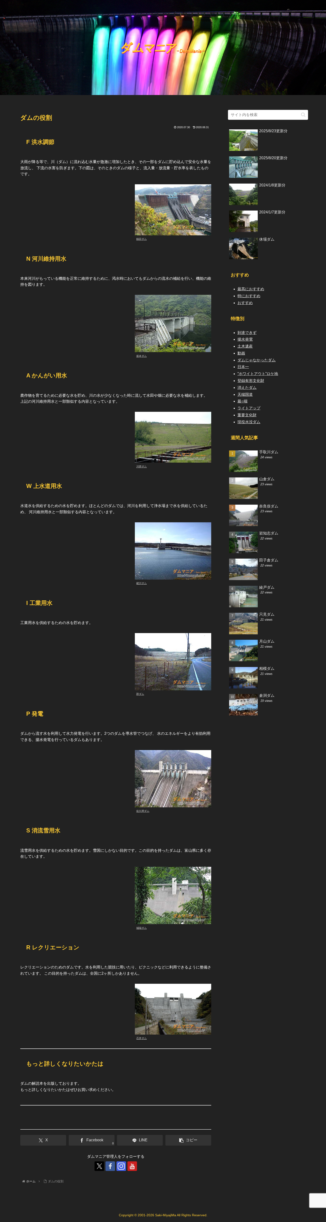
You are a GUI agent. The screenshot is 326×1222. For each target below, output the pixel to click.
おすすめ (245, 303)
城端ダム (141, 927)
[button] (188, 1140)
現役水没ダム (248, 422)
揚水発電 (245, 339)
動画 (241, 353)
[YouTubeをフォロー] (132, 1166)
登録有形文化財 (250, 381)
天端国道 (245, 394)
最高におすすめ (250, 289)
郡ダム (140, 694)
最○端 (242, 401)
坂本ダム (141, 355)
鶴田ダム (141, 239)
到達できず (247, 333)
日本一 (243, 367)
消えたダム (247, 388)
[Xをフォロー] (99, 1166)
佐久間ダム (142, 810)
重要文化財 (247, 415)
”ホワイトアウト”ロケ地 (257, 374)
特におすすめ (248, 296)
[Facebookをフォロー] (110, 1166)
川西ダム (141, 466)
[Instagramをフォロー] (121, 1166)
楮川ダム (141, 583)
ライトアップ (248, 408)
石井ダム (141, 1038)
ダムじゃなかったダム (256, 360)
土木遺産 (245, 346)
